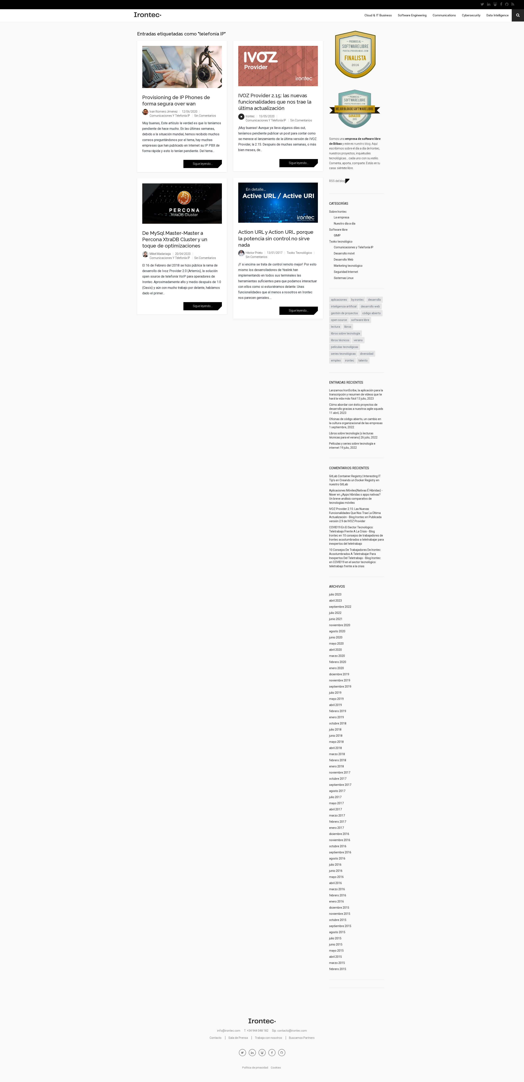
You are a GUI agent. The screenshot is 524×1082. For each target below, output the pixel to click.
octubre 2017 (337, 778)
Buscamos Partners (302, 1037)
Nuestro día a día (344, 223)
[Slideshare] (495, 4)
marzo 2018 (337, 754)
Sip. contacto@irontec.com (289, 1030)
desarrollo (374, 299)
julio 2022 (335, 612)
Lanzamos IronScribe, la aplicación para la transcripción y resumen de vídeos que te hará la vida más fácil (356, 394)
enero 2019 (336, 717)
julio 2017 (335, 797)
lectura (335, 326)
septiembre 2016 (340, 852)
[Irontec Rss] (513, 4)
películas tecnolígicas (344, 347)
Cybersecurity (471, 15)
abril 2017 (335, 809)
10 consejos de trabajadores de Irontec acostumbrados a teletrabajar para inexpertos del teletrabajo (356, 539)
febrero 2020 (337, 662)
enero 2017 (336, 827)
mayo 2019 (336, 698)
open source (339, 320)
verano (358, 340)
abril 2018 (335, 748)
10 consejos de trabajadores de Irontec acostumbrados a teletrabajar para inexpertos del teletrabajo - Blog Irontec (355, 554)
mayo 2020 (336, 643)
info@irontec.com (228, 1030)
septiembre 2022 (340, 606)
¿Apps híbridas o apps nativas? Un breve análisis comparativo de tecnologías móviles (355, 498)
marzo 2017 (337, 815)
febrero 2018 (337, 760)
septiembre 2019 (340, 686)
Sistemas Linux (343, 278)
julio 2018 (335, 729)
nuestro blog (362, 143)
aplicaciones (339, 299)
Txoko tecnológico (299, 252)
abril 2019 (335, 705)
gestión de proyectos (344, 313)
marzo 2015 (337, 963)
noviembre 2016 (339, 840)
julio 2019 (335, 692)
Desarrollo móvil (344, 253)
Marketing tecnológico (348, 265)
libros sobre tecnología (345, 333)
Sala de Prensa (238, 1037)
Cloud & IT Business (378, 15)
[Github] (507, 4)
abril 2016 (335, 883)
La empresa (341, 217)
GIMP (337, 235)
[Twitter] (482, 4)
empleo (336, 360)
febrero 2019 (337, 711)
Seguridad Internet (346, 271)
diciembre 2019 (339, 674)
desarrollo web (370, 306)
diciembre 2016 (339, 834)
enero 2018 (336, 766)
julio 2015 (335, 938)
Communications (444, 15)
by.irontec (357, 299)
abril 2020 (335, 649)
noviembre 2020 (339, 625)
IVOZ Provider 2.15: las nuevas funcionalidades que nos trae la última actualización (274, 102)
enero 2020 (336, 668)
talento (363, 360)
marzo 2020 (337, 655)
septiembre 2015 (340, 926)
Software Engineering (412, 15)
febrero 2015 (337, 969)
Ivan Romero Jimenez (163, 111)
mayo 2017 (336, 803)
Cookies (276, 1067)
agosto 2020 (337, 631)
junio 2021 (335, 619)
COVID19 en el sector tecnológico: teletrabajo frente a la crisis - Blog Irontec (352, 531)
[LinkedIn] (489, 4)
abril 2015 (335, 956)
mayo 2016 (336, 877)
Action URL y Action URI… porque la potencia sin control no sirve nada (275, 238)
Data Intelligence (498, 15)
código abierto (371, 313)
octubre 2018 (337, 723)
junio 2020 (335, 637)
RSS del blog (337, 181)
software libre (360, 320)
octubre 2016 (337, 846)
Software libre (338, 229)
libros (347, 326)
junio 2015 (335, 944)
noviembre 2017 (339, 772)
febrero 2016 (337, 895)
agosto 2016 (337, 858)
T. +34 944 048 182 (256, 1030)
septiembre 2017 (340, 784)
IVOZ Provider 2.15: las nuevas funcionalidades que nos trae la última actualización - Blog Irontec (355, 513)
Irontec (250, 116)
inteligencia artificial (344, 306)
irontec (349, 360)
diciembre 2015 (339, 907)
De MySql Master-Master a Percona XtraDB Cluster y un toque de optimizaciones (174, 239)
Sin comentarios (205, 115)
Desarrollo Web (343, 259)
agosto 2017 (337, 791)
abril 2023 (335, 600)
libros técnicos (340, 340)
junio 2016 (335, 870)
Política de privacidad (255, 1067)
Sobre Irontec (338, 211)
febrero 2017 (337, 821)
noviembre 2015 (339, 913)
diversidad (366, 353)
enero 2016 (336, 901)
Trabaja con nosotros (268, 1037)
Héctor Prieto (254, 252)
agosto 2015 (337, 932)
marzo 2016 (337, 889)
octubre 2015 (337, 920)
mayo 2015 (336, 950)
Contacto (215, 1037)
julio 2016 (335, 864)
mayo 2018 (336, 741)
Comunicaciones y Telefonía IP (170, 115)
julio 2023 (335, 594)
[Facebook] (501, 4)
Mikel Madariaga (160, 253)
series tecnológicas (343, 353)
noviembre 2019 (339, 680)
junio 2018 (335, 735)
